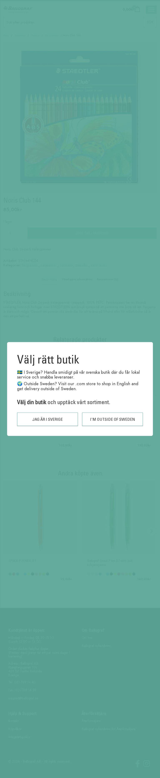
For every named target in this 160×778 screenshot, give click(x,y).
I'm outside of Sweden (112, 419)
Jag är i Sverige (47, 419)
